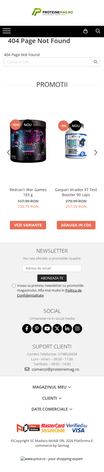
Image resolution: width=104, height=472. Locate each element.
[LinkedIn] (67, 328)
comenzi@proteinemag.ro (55, 369)
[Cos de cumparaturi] (85, 31)
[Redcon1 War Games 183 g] (28, 141)
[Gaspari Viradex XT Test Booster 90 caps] (76, 141)
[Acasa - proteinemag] (52, 13)
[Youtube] (47, 328)
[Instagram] (77, 328)
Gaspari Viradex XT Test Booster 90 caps (76, 192)
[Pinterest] (37, 328)
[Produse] (7, 32)
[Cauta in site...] (98, 31)
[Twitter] (57, 328)
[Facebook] (26, 328)
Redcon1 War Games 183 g (28, 192)
